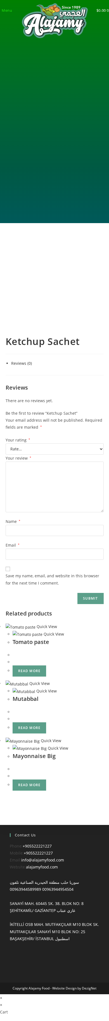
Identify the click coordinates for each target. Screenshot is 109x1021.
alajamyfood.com (42, 867)
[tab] (57, 363)
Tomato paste (31, 642)
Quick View (46, 626)
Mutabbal (26, 699)
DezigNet (89, 988)
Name (13, 521)
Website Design (64, 988)
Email (13, 545)
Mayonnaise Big (34, 756)
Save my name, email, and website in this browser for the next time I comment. (52, 579)
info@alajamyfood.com (42, 860)
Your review (18, 458)
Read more (29, 670)
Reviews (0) (21, 363)
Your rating (18, 440)
